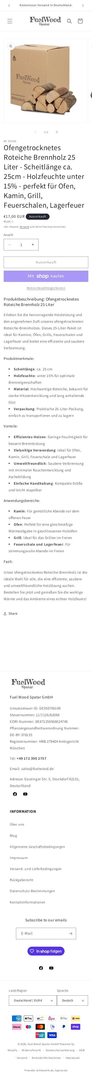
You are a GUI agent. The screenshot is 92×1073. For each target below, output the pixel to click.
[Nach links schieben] (35, 132)
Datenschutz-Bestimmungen (32, 891)
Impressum (19, 858)
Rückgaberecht (22, 880)
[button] (9, 21)
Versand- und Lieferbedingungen (36, 869)
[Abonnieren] (70, 933)
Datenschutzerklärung (60, 1050)
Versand (24, 226)
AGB (81, 1050)
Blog (13, 835)
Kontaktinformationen (28, 902)
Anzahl (8, 235)
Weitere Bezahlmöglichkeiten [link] (46, 288)
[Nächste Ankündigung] (83, 5)
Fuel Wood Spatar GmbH (43, 1044)
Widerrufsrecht (31, 1050)
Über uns (17, 824)
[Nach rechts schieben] (57, 132)
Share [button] (13, 613)
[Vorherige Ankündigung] (9, 5)
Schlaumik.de (44, 1070)
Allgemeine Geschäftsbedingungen (37, 846)
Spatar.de (61, 1070)
